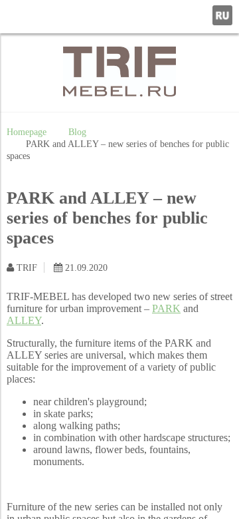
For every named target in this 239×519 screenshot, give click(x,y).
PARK (166, 308)
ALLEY (24, 320)
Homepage (26, 131)
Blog (77, 131)
